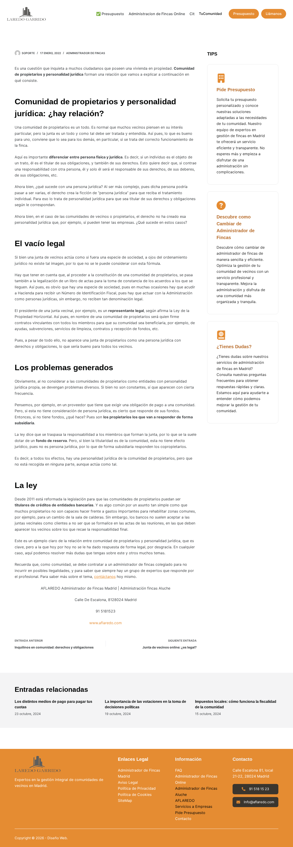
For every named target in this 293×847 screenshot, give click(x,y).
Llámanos (274, 13)
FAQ (178, 770)
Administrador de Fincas (85, 53)
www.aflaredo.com (105, 623)
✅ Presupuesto (110, 14)
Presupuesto (243, 13)
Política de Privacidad (137, 788)
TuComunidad (210, 13)
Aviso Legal (128, 782)
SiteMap (125, 800)
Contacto (183, 818)
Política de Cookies (135, 794)
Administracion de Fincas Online (157, 14)
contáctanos (105, 576)
